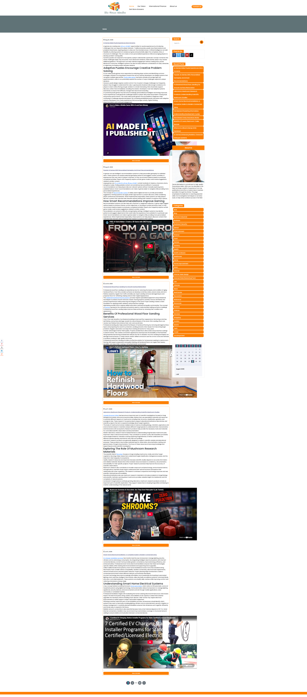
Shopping (177, 317)
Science (176, 310)
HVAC (176, 267)
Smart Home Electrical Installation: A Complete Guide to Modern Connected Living (130, 555)
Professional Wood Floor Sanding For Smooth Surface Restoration (124, 287)
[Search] (201, 42)
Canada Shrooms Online (111, 415)
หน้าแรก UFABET (126, 46)
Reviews (177, 307)
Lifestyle (177, 285)
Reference (177, 299)
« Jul (177, 374)
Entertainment (179, 231)
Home (104, 29)
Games (176, 242)
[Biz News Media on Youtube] (187, 55)
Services (177, 314)
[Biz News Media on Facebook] (174, 55)
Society (176, 321)
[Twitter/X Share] (1, 347)
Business (177, 220)
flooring (107, 307)
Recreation (178, 296)
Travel (176, 332)
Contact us (197, 7)
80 (140, 683)
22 (196, 358)
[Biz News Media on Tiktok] (191, 55)
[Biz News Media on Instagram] (183, 55)
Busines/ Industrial (180, 217)
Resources (177, 303)
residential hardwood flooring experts (118, 298)
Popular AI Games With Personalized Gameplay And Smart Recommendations (128, 170)
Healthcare (178, 256)
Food (175, 238)
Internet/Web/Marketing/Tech (185, 278)
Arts (175, 210)
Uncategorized (179, 335)
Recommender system (120, 193)
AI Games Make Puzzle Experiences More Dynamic (119, 43)
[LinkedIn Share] (1, 350)
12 (185, 355)
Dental (176, 228)
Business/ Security (180, 224)
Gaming (177, 246)
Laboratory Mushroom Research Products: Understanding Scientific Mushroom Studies (131, 412)
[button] (2, 357)
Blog (175, 213)
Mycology (120, 454)
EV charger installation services (113, 558)
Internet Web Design (181, 274)
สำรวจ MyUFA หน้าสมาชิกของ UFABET (126, 183)
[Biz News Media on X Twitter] (178, 55)
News (176, 289)
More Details (136, 160)
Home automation (136, 586)
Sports (176, 325)
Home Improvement (181, 264)
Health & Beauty (179, 253)
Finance (176, 235)
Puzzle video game (129, 77)
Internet (177, 271)
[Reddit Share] (1, 354)
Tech (175, 328)
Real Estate (178, 292)
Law (175, 282)
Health (176, 249)
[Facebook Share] (1, 340)
